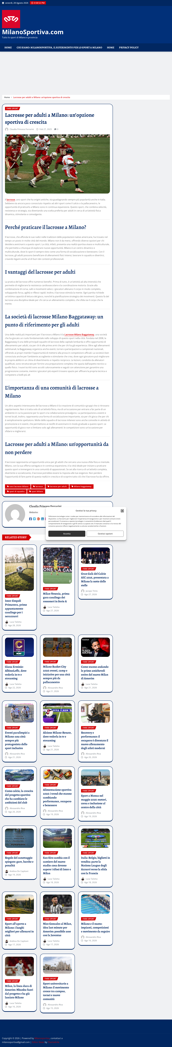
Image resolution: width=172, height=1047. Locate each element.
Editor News (38, 1042)
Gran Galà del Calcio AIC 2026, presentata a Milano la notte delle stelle (95, 579)
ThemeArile (53, 1042)
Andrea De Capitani (19, 871)
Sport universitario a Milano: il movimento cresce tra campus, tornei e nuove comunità (56, 991)
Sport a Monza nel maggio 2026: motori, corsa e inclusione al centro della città (94, 801)
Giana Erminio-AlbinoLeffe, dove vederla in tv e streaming (15, 672)
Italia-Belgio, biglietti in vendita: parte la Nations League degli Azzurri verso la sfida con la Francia (95, 865)
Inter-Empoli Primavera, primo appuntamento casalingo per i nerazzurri (16, 608)
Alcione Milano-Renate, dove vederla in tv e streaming (57, 736)
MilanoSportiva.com (33, 32)
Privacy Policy (129, 47)
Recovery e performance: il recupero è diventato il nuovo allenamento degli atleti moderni (94, 740)
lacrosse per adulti (58, 486)
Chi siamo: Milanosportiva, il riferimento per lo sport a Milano (59, 47)
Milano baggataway (82, 486)
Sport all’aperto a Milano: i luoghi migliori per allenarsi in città (19, 929)
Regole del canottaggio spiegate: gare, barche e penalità (19, 861)
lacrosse (11, 199)
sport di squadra (16, 491)
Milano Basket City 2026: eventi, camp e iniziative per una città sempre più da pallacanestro (56, 674)
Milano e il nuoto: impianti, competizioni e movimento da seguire (95, 927)
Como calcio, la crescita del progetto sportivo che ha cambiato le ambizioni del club (19, 797)
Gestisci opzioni (105, 533)
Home (8, 47)
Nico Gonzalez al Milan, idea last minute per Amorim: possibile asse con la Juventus (57, 929)
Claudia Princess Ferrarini (22, 129)
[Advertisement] (86, 72)
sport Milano (37, 491)
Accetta (67, 533)
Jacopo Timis (92, 590)
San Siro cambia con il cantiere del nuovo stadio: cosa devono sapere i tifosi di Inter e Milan (57, 865)
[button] (122, 510)
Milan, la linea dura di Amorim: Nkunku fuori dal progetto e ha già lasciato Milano (19, 992)
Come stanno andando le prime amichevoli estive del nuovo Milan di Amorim (94, 672)
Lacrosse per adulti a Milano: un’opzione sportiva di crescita (41, 97)
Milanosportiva (42, 1038)
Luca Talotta (16, 621)
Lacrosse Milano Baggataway (79, 334)
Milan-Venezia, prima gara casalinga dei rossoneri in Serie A (56, 597)
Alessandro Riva (55, 687)
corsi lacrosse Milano (18, 486)
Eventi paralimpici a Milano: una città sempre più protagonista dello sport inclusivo (17, 740)
